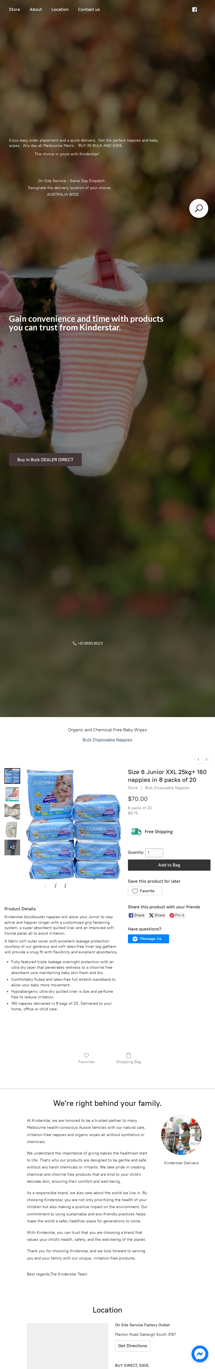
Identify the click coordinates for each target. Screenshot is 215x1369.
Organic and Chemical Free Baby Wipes (107, 729)
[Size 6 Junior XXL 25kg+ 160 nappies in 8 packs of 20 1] (12, 794)
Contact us (89, 9)
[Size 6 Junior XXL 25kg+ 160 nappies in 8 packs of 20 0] (12, 776)
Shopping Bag (128, 1062)
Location (60, 9)
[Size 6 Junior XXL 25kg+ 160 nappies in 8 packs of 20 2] (12, 812)
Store (14, 9)
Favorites (86, 1062)
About (36, 9)
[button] (145, 890)
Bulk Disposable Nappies (107, 739)
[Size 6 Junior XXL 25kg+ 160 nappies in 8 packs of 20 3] (12, 829)
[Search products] (199, 208)
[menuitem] (198, 759)
